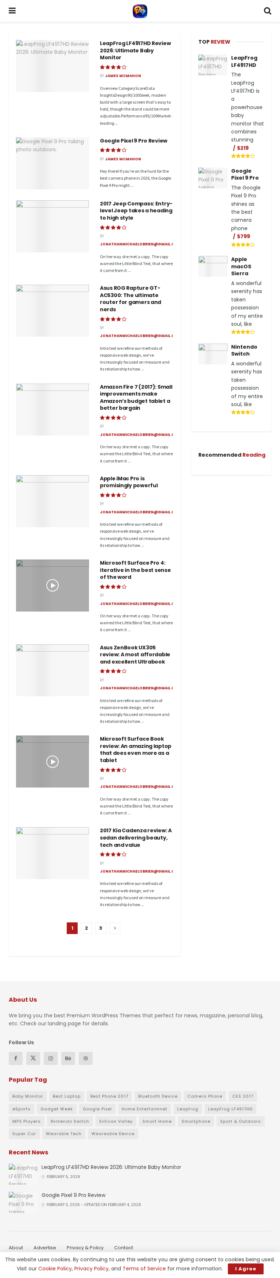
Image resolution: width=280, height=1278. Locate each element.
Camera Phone (204, 1096)
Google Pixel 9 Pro (245, 174)
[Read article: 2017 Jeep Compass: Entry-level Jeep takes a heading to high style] (52, 226)
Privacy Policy (91, 1268)
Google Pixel (97, 1109)
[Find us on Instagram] (51, 1058)
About (16, 1247)
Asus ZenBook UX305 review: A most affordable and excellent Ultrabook (135, 654)
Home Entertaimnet (144, 1109)
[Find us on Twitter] (33, 1058)
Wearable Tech (64, 1134)
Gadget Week (56, 1109)
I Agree (245, 1268)
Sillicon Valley (116, 1121)
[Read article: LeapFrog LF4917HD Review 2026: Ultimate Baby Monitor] (52, 66)
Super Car (24, 1134)
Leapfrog (187, 1109)
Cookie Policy (55, 1268)
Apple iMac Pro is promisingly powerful (129, 482)
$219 (243, 148)
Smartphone (196, 1121)
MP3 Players (26, 1121)
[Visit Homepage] (140, 11)
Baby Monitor (27, 1096)
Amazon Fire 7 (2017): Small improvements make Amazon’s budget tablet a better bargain (136, 397)
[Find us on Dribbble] (86, 1058)
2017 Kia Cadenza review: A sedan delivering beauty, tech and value (136, 837)
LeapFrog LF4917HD (244, 61)
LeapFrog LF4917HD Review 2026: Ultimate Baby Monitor (135, 50)
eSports (21, 1109)
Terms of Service (144, 1268)
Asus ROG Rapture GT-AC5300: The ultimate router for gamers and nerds (130, 298)
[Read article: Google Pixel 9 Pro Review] (52, 163)
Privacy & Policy (85, 1247)
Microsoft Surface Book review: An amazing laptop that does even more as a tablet (135, 749)
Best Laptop (67, 1096)
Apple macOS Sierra (241, 266)
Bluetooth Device (158, 1096)
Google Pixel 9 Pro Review (133, 140)
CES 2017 (242, 1096)
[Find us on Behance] (68, 1058)
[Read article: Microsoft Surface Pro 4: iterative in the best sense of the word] (52, 586)
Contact (123, 1247)
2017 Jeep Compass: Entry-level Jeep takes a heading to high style (136, 210)
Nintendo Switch (244, 350)
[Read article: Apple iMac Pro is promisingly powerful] (52, 501)
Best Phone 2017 (109, 1096)
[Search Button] (267, 11)
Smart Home (157, 1121)
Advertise (45, 1247)
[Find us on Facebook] (16, 1058)
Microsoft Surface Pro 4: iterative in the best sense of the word (135, 570)
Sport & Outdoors (240, 1121)
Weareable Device (113, 1134)
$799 (243, 236)
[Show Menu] (12, 11)
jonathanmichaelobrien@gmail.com (140, 244)
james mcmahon (123, 76)
